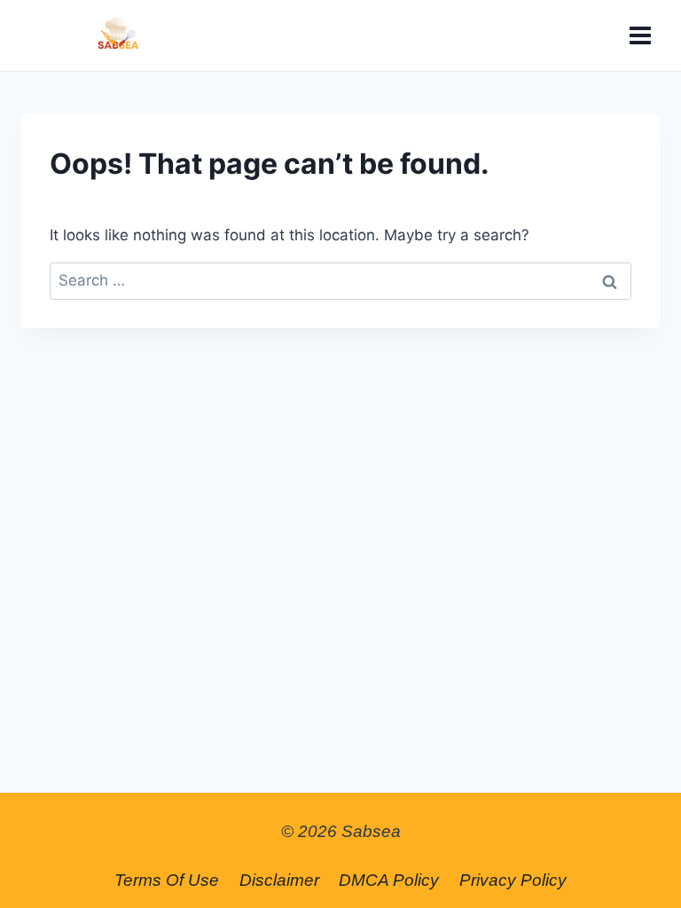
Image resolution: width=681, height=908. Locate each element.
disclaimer (279, 880)
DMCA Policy (389, 880)
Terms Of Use (166, 880)
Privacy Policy (513, 880)
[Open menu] (640, 35)
